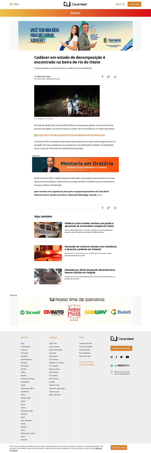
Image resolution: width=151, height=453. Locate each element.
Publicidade (25, 382)
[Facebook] (116, 357)
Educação (24, 356)
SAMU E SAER (25, 398)
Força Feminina (84, 350)
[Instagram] (112, 357)
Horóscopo (25, 366)
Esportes (24, 363)
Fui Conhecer (54, 366)
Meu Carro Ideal (85, 356)
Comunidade (25, 347)
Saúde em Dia (54, 385)
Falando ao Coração (56, 363)
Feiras (23, 436)
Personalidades (84, 353)
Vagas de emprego (86, 365)
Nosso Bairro (54, 372)
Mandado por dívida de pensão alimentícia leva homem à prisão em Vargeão (90, 271)
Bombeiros (25, 391)
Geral (23, 417)
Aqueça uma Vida (85, 343)
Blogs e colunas (86, 362)
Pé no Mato (53, 375)
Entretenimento (26, 359)
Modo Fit (24, 440)
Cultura (23, 408)
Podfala (52, 382)
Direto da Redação (56, 350)
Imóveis (24, 369)
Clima (23, 430)
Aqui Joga (52, 353)
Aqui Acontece (54, 347)
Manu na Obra (54, 369)
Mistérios (24, 427)
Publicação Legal (27, 411)
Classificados (134, 4)
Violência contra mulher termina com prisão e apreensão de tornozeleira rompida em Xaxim (89, 225)
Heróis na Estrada (85, 347)
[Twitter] (121, 357)
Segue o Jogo (54, 391)
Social (23, 424)
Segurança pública (27, 388)
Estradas (24, 414)
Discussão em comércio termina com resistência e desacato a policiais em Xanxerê (91, 248)
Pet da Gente (53, 379)
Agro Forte (53, 343)
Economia (24, 353)
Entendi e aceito (119, 447)
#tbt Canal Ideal (54, 395)
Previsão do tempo (28, 379)
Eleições (24, 375)
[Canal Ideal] (76, 4)
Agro (22, 343)
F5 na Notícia (53, 359)
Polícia (23, 395)
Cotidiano (24, 350)
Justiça (23, 401)
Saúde (23, 385)
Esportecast (53, 356)
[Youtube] (127, 357)
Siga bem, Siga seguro (57, 388)
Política (23, 372)
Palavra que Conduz (28, 433)
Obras (23, 404)
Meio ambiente (26, 420)
